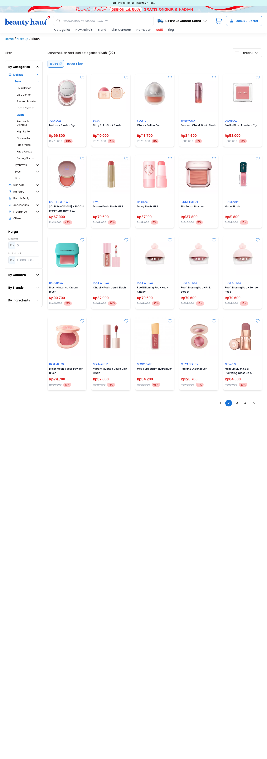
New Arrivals (84, 30)
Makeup (23, 39)
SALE (159, 30)
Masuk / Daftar (247, 21)
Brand (102, 30)
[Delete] (61, 64)
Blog (171, 30)
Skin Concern (121, 30)
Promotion (143, 30)
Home (10, 39)
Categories (62, 30)
